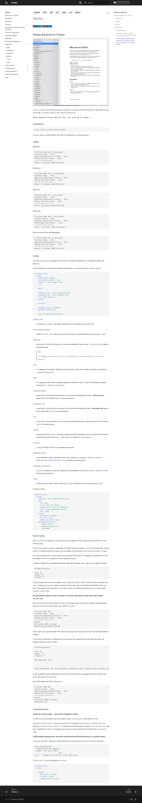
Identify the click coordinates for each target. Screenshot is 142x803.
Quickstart (8, 21)
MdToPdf (9, 53)
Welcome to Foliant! (11, 15)
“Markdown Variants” (55, 460)
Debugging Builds (11, 35)
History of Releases (11, 74)
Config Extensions (11, 71)
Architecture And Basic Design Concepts (15, 28)
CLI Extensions (10, 68)
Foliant (7, 12)
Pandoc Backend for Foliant (123, 15)
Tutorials (8, 24)
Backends (8, 44)
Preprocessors (10, 65)
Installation (8, 18)
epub (64, 12)
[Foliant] (6, 2)
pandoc (77, 12)
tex (70, 12)
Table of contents (120, 12)
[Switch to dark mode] (80, 2)
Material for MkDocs (18, 799)
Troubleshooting (120, 30)
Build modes (119, 27)
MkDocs (9, 56)
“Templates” (93, 344)
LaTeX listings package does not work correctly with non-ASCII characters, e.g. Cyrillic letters (125, 41)
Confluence (10, 50)
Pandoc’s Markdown (96, 470)
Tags (6, 77)
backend (36, 12)
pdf (51, 12)
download (51, 726)
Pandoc (8, 59)
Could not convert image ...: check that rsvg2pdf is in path (126, 34)
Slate (8, 62)
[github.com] (131, 799)
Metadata (8, 38)
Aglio (8, 47)
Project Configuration (12, 32)
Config (117, 24)
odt (57, 12)
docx (44, 12)
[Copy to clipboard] (107, 129)
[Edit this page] (107, 13)
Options (58, 398)
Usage (117, 21)
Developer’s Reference (13, 41)
